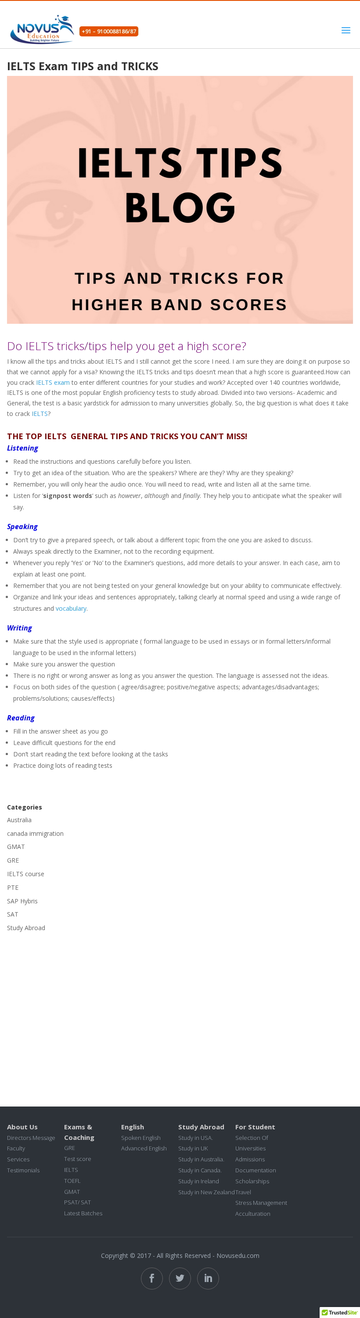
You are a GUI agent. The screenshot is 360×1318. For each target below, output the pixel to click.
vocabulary (71, 608)
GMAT (16, 846)
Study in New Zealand (206, 1192)
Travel (243, 1192)
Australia (19, 820)
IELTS (40, 413)
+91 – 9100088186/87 (109, 31)
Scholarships (252, 1181)
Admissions (250, 1159)
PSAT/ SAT (77, 1202)
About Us (22, 1126)
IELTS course (25, 874)
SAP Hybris (22, 901)
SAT (12, 914)
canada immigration (35, 833)
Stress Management (261, 1203)
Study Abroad (26, 928)
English (132, 1126)
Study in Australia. (201, 1159)
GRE (13, 860)
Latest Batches (83, 1213)
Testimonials (23, 1170)
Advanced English (144, 1148)
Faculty (16, 1148)
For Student (255, 1126)
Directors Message (31, 1138)
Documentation (255, 1170)
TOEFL (72, 1181)
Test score (77, 1159)
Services (18, 1159)
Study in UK (193, 1148)
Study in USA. (195, 1138)
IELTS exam (53, 382)
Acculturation (252, 1214)
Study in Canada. (200, 1170)
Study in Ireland (198, 1181)
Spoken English (141, 1138)
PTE (12, 887)
